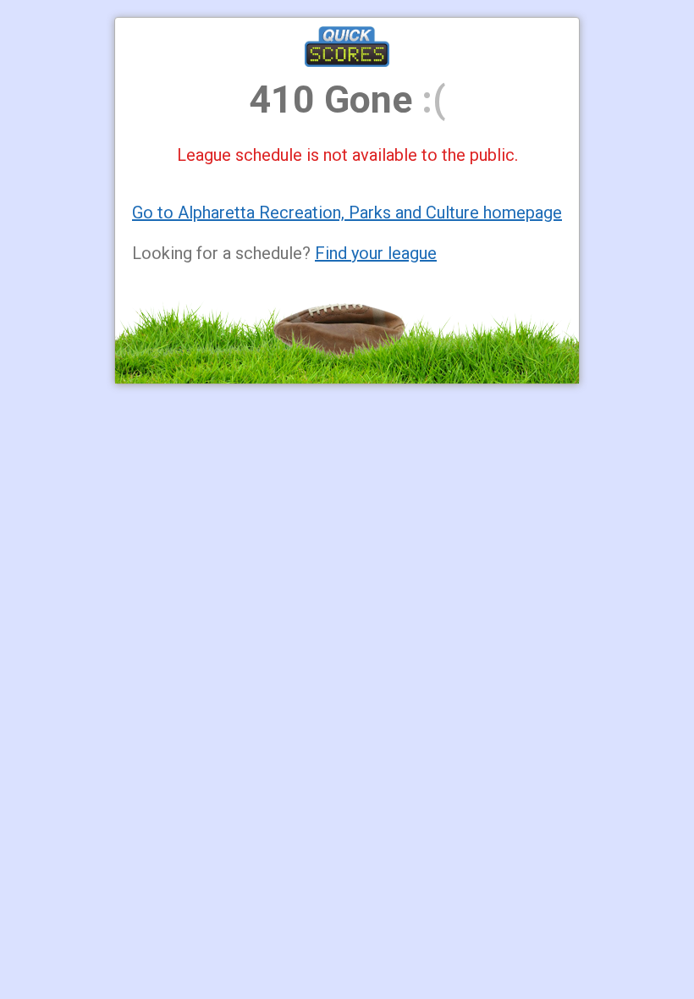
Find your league (376, 253)
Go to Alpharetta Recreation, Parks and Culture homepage (347, 212)
